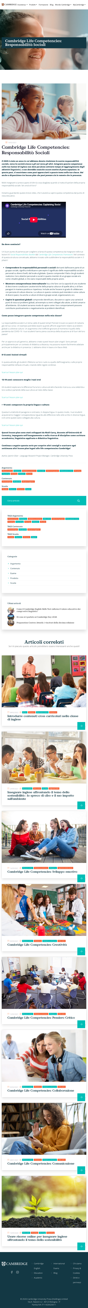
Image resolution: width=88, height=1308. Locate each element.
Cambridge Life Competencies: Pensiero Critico (41, 1017)
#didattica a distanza (29, 471)
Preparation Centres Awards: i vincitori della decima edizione (45, 623)
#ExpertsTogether (28, 481)
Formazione (43, 5)
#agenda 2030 (54, 788)
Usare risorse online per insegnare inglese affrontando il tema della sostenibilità (37, 1238)
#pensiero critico (42, 712)
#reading (77, 471)
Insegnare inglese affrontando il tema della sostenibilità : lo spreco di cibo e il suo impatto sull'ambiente (40, 795)
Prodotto (14, 578)
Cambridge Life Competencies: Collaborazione (40, 1090)
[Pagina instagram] (17, 1272)
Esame (13, 573)
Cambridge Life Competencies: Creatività (37, 944)
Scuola (13, 583)
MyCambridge (78, 5)
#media (5, 489)
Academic (38, 1277)
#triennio (21, 489)
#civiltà (29, 474)
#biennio (12, 489)
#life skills (41, 471)
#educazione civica (66, 471)
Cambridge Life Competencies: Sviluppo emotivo (42, 871)
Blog (51, 5)
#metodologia (7, 481)
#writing (14, 474)
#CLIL (24, 712)
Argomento (15, 563)
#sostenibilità (27, 788)
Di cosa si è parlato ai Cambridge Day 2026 (37, 617)
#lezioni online (7, 471)
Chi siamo (77, 1263)
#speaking (6, 474)
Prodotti (32, 5)
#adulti (28, 489)
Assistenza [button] (21, 5)
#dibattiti (22, 474)
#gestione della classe (65, 868)
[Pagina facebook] (12, 1272)
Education (38, 1273)
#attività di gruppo (52, 471)
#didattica (17, 471)
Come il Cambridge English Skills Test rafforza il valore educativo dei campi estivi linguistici (48, 610)
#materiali (17, 481)
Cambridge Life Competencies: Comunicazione (40, 1163)
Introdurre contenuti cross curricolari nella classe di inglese (42, 717)
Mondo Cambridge (62, 5)
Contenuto (15, 568)
